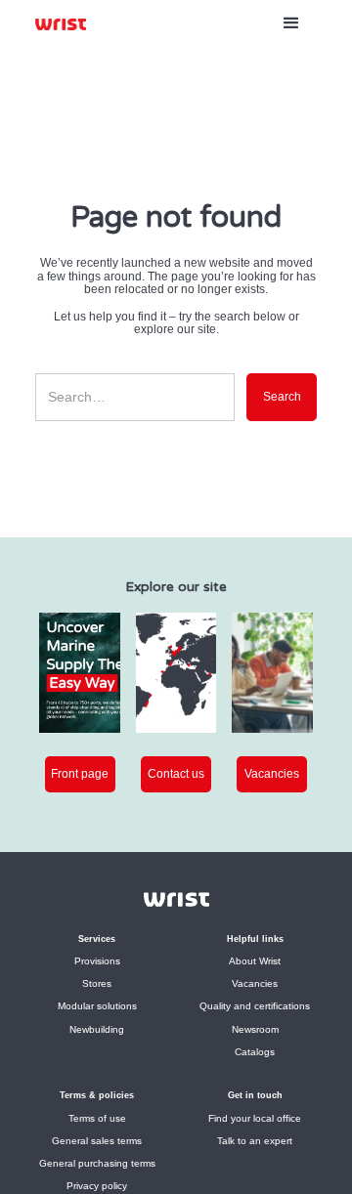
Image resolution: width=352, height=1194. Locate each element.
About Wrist (255, 961)
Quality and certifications (254, 1006)
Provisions (97, 961)
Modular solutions (97, 1006)
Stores (96, 983)
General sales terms (97, 1140)
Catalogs (255, 1051)
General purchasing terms (97, 1163)
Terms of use (97, 1118)
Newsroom (255, 1029)
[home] (60, 23)
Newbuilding (96, 1029)
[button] (292, 23)
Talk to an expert (254, 1140)
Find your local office (254, 1118)
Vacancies (255, 983)
